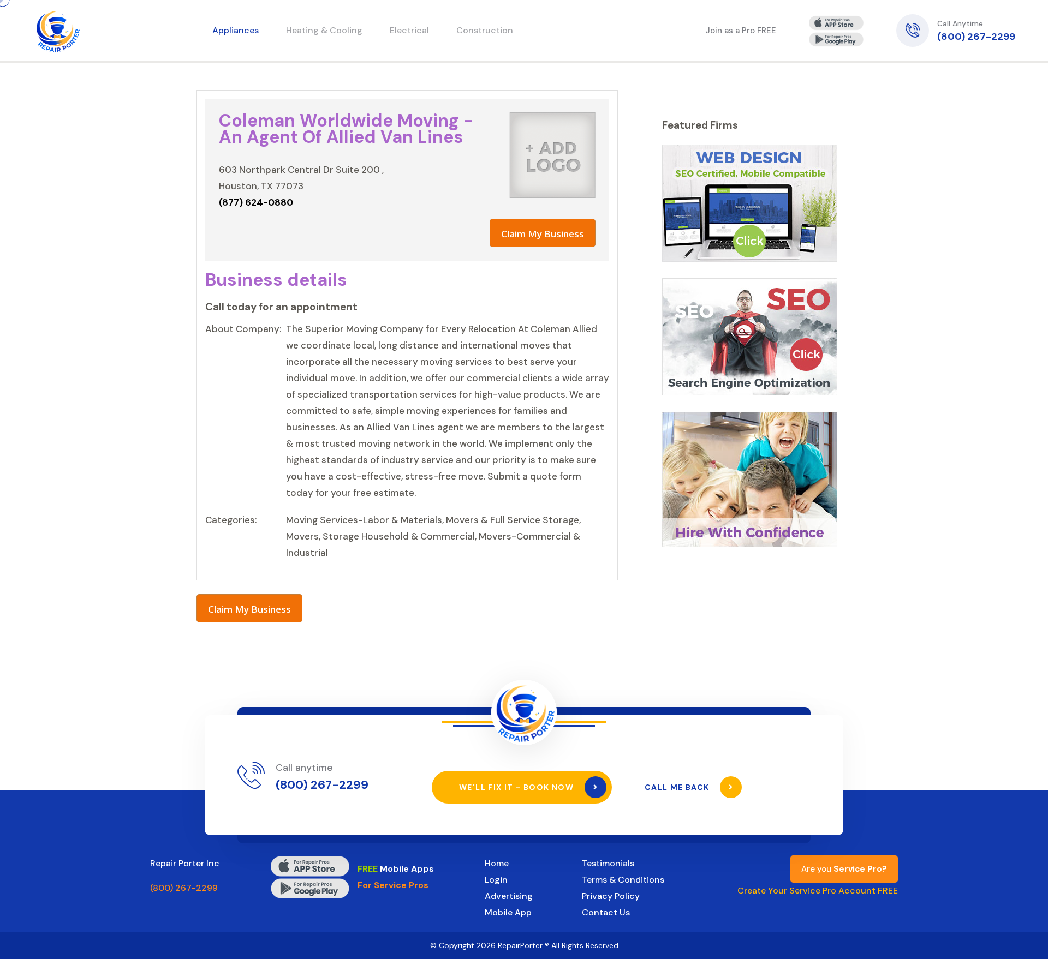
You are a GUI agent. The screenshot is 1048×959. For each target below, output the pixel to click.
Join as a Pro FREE (741, 30)
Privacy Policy (611, 896)
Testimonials (608, 863)
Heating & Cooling (324, 30)
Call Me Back (678, 787)
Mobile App (508, 912)
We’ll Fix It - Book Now (517, 787)
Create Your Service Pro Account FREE (817, 890)
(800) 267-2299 (976, 36)
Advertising (509, 896)
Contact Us (606, 912)
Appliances (235, 30)
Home (497, 863)
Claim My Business (542, 233)
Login (496, 879)
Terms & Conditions (623, 879)
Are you (844, 869)
